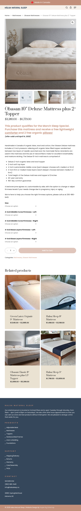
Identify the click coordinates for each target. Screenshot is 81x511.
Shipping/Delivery (12, 456)
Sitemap (51, 507)
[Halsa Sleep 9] (58, 348)
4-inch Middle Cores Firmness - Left (20, 212)
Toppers (9, 434)
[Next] (73, 97)
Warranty (9, 462)
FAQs (8, 468)
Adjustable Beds (12, 427)
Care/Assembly (12, 465)
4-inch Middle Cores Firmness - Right (21, 221)
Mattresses (16, 15)
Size (6, 203)
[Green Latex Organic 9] (22, 292)
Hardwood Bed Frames (14, 437)
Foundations (11, 443)
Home (7, 15)
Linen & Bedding (12, 440)
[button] (75, 7)
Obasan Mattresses (32, 15)
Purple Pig (43, 507)
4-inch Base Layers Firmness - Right (21, 238)
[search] (67, 7)
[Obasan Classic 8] (22, 348)
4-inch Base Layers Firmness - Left (20, 230)
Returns (9, 459)
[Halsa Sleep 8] (58, 292)
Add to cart (47, 250)
